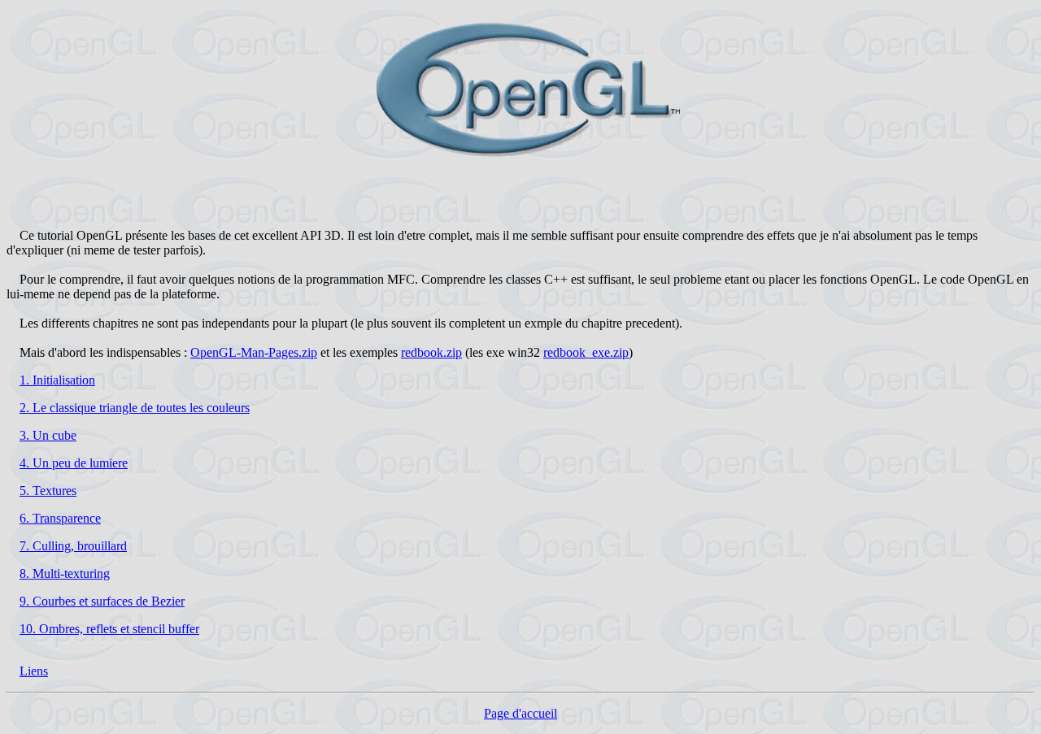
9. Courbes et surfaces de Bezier (102, 601)
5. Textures (48, 490)
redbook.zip (431, 352)
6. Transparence (60, 518)
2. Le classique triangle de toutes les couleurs (135, 408)
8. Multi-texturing (65, 573)
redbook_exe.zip (586, 352)
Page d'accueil (520, 713)
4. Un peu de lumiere (74, 463)
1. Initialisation (57, 380)
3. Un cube (48, 435)
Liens (34, 671)
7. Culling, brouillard (73, 546)
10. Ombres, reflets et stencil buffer (109, 629)
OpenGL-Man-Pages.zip (253, 352)
